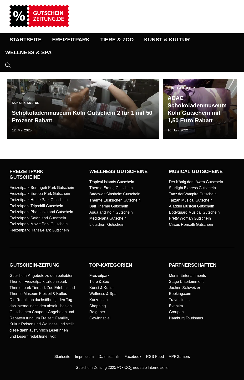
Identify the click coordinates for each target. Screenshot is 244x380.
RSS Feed (155, 357)
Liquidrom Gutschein (106, 224)
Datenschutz (109, 357)
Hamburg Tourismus (186, 318)
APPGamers (179, 357)
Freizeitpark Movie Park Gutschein (39, 224)
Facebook (132, 357)
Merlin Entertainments (187, 276)
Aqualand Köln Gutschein (111, 212)
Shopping (97, 306)
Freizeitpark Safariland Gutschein (38, 218)
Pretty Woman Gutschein (190, 218)
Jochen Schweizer (184, 288)
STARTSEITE (26, 40)
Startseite (62, 357)
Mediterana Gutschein (108, 218)
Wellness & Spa (103, 294)
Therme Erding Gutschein (111, 188)
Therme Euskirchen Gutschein (115, 200)
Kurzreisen (98, 300)
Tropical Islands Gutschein (111, 182)
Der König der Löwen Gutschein (196, 182)
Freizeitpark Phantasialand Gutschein (41, 212)
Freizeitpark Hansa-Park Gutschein (39, 230)
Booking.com (180, 294)
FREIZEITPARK (71, 40)
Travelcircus (179, 300)
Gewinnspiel (100, 318)
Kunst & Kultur (101, 288)
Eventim (176, 306)
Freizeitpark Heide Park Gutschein (39, 200)
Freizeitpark (99, 276)
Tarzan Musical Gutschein (191, 200)
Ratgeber (97, 312)
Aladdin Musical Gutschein (191, 206)
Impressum (84, 357)
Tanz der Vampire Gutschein (193, 194)
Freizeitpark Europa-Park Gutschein (40, 194)
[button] (8, 65)
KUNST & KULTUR (167, 40)
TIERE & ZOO (117, 40)
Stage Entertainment (186, 281)
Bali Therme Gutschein (108, 206)
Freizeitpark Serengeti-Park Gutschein (42, 188)
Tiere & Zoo (99, 281)
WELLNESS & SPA (28, 52)
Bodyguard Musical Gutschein (194, 212)
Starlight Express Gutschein (192, 188)
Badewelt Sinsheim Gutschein (114, 194)
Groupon (176, 312)
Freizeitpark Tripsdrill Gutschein (36, 206)
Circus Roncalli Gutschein (191, 224)
